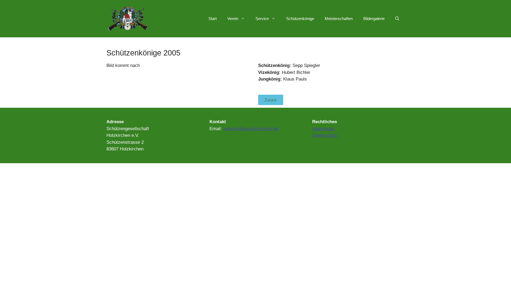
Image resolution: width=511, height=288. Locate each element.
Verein (232, 18)
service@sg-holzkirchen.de (250, 128)
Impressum (323, 128)
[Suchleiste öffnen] (397, 19)
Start (212, 18)
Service (262, 18)
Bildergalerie (374, 18)
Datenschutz (324, 135)
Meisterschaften (339, 18)
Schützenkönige (300, 18)
